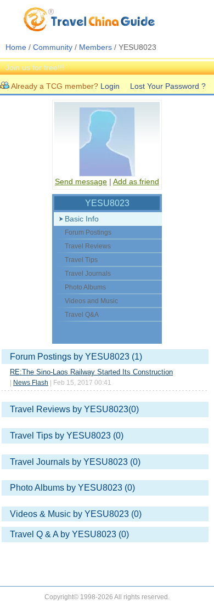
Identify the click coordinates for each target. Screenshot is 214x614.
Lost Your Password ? (168, 86)
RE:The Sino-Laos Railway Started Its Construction (91, 372)
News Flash (30, 382)
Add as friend (136, 181)
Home (15, 47)
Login (110, 86)
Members (95, 47)
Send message (81, 181)
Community (52, 47)
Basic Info (82, 218)
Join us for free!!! (34, 67)
